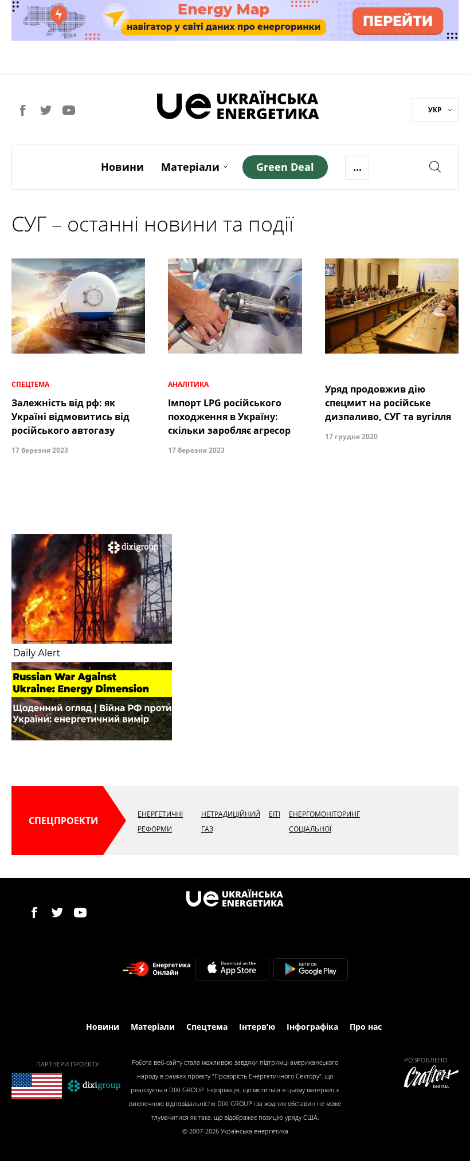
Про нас (366, 1026)
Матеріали (190, 167)
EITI (274, 814)
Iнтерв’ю (257, 1026)
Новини (122, 167)
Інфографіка (312, 1026)
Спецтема (207, 1026)
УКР (435, 110)
